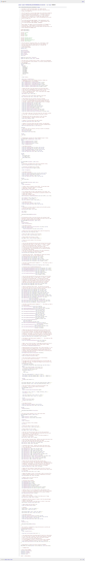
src (47, 4)
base (50, 4)
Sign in (83, 1)
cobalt (19, 4)
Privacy (8, 559)
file (38, 7)
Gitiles (6, 559)
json (83, 559)
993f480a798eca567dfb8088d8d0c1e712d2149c (35, 4)
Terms (11, 559)
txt (80, 559)
